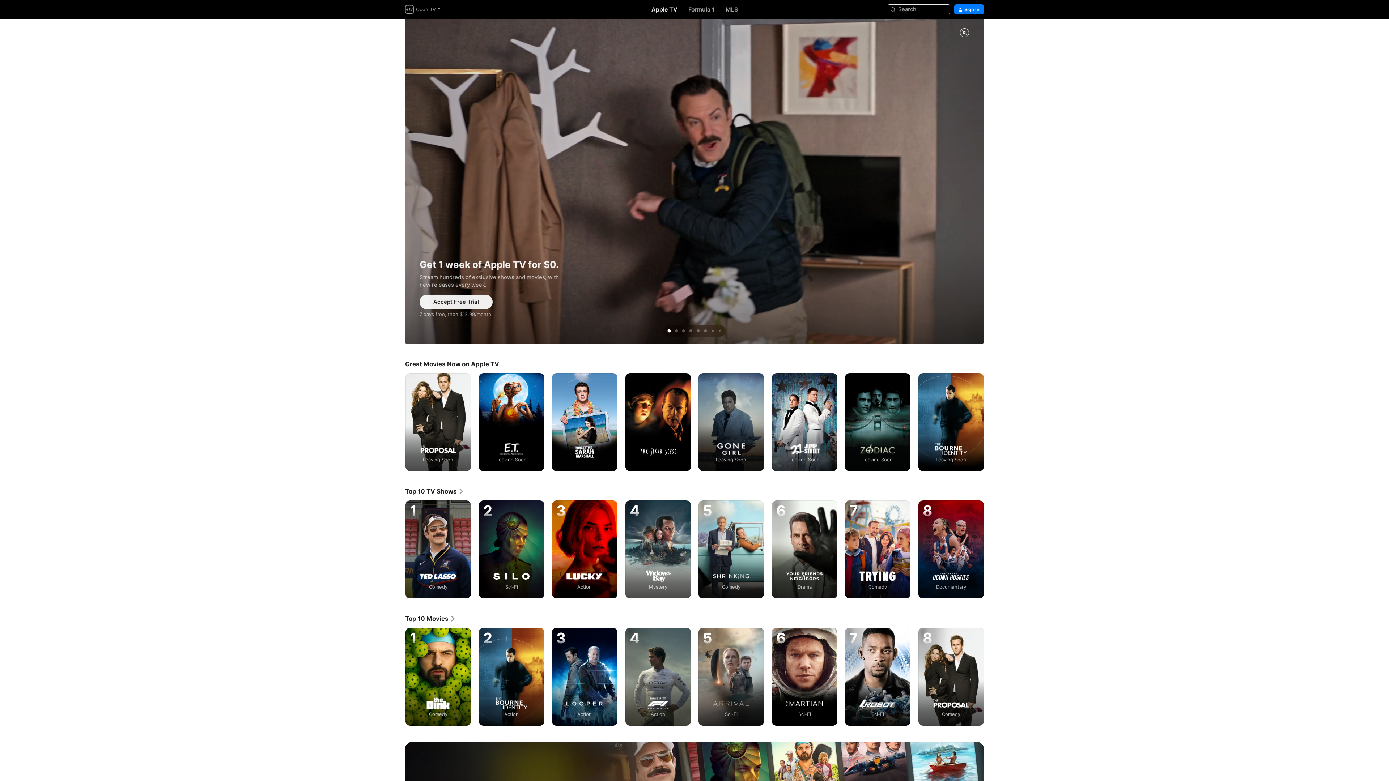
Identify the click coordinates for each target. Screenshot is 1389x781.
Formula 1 (701, 9)
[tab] (669, 330)
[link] (434, 491)
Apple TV (664, 9)
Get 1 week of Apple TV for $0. (694, 181)
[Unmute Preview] (964, 33)
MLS (732, 9)
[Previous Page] (398, 422)
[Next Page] (991, 422)
